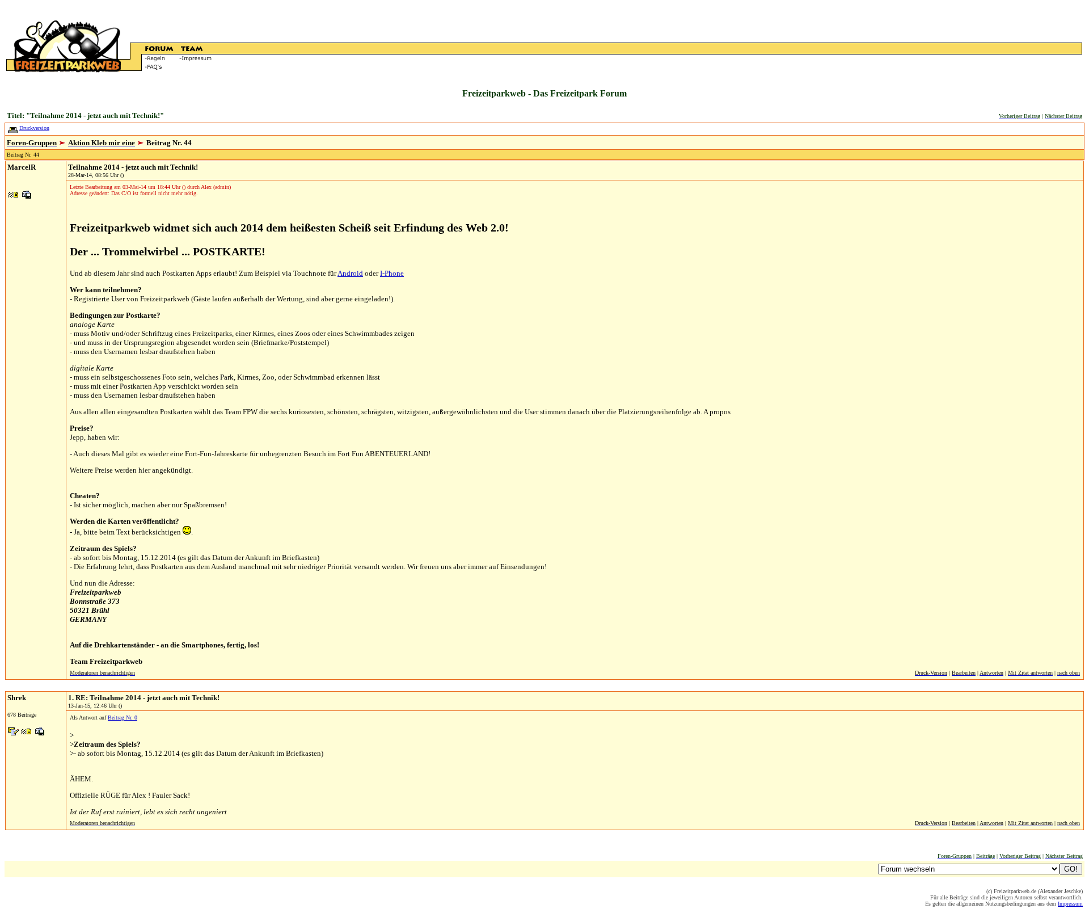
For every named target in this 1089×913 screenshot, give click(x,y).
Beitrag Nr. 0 (122, 717)
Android (350, 273)
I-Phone (392, 273)
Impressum (1070, 904)
